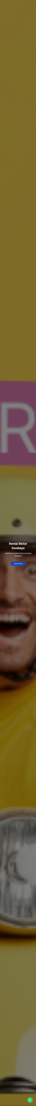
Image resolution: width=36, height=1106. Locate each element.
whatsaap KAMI (18, 563)
